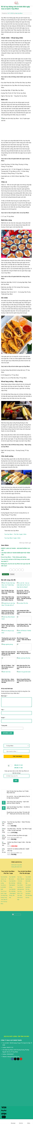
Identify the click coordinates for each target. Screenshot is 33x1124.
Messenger (13, 1123)
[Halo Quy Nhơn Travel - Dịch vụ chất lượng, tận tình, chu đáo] (16, 2)
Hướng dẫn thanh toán (16, 866)
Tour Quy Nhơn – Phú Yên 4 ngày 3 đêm (15, 534)
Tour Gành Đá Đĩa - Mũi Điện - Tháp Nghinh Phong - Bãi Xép (12, 893)
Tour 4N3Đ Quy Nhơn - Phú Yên (28, 887)
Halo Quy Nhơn (19, 13)
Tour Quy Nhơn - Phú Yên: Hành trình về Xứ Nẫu (19, 895)
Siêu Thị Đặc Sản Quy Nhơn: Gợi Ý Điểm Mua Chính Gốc (18, 791)
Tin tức (12, 574)
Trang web (4, 725)
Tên (2, 709)
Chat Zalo (21, 1123)
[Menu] (2, 3)
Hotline (28, 1123)
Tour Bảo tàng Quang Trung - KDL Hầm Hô (4, 897)
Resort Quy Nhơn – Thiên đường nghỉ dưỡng (13, 557)
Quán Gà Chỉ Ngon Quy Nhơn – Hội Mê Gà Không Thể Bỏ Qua (18, 807)
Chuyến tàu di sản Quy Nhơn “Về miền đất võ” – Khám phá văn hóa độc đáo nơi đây (18, 813)
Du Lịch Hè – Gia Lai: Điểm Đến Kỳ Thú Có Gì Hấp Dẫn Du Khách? (18, 797)
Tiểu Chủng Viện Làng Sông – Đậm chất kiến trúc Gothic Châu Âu (18, 802)
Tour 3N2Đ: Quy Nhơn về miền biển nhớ (20, 887)
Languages (28, 2)
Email (3, 717)
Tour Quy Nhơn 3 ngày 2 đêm (12, 538)
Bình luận (4, 696)
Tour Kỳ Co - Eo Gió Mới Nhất (3, 887)
